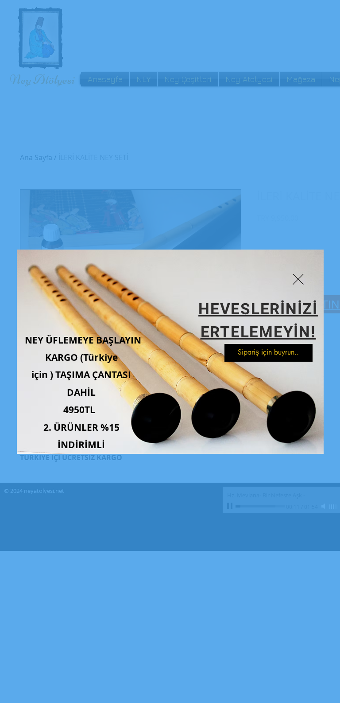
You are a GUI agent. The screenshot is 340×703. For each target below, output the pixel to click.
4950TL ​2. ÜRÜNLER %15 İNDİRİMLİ (81, 427)
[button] (298, 279)
